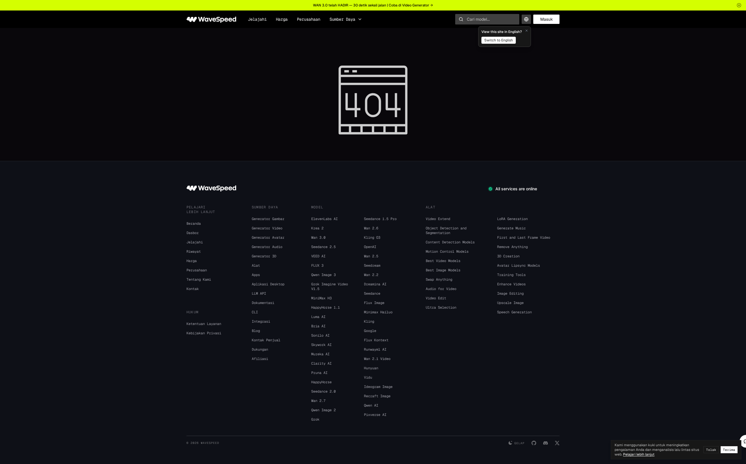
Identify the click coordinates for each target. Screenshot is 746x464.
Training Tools (511, 275)
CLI (255, 312)
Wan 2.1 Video (377, 358)
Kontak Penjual (266, 340)
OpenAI (370, 247)
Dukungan (260, 349)
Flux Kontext (376, 340)
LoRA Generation (512, 219)
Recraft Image (377, 396)
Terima (729, 450)
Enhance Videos (511, 284)
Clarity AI (321, 363)
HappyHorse (321, 382)
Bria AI (318, 326)
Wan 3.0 (318, 237)
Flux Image (374, 302)
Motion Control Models (447, 251)
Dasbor (192, 233)
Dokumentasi (263, 302)
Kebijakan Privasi (203, 333)
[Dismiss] (526, 30)
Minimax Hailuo (378, 312)
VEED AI (318, 256)
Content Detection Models (450, 242)
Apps (256, 275)
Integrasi (261, 321)
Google (370, 330)
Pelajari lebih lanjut (638, 454)
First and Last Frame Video (523, 237)
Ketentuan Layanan (203, 323)
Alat (256, 265)
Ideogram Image (378, 386)
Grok (315, 419)
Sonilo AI (320, 335)
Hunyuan (371, 368)
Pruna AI (319, 372)
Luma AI (318, 316)
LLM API (259, 293)
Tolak (711, 450)
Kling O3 (372, 237)
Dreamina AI (375, 284)
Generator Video (267, 228)
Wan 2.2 (371, 275)
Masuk (546, 19)
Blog (256, 330)
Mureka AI (320, 354)
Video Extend (438, 219)
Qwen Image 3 (323, 275)
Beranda (193, 223)
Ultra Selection (441, 307)
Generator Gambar (268, 219)
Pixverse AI (375, 414)
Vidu (368, 377)
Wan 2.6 (371, 228)
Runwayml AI (375, 349)
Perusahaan (308, 19)
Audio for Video (441, 289)
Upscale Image (510, 302)
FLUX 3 (317, 265)
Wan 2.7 (318, 400)
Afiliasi (260, 358)
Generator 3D (264, 256)
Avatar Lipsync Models (518, 265)
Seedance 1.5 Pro (380, 219)
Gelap (519, 443)
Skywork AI (321, 344)
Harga (282, 19)
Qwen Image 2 (323, 410)
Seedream (372, 265)
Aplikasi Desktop (268, 284)
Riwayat (193, 251)
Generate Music (511, 228)
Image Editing (510, 293)
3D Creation (508, 256)
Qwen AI (371, 405)
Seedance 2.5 (323, 247)
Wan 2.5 (371, 256)
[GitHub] (534, 443)
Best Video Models (443, 261)
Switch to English (498, 40)
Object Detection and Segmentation (446, 230)
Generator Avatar (268, 237)
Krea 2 (317, 228)
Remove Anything (512, 247)
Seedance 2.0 (323, 391)
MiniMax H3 (321, 298)
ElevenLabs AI (324, 219)
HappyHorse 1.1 (325, 307)
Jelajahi (257, 19)
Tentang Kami (198, 279)
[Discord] (545, 443)
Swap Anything (439, 279)
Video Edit (436, 298)
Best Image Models (443, 270)
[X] (557, 443)
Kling (369, 321)
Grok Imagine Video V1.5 (329, 286)
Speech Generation (514, 312)
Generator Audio (267, 247)
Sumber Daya (342, 19)
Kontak (192, 289)
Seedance (372, 293)
